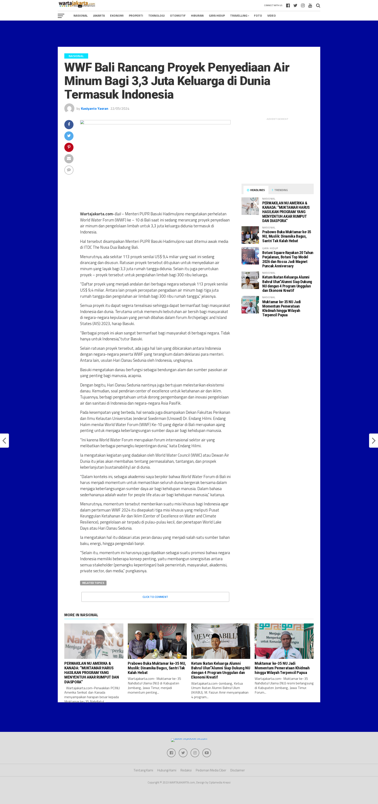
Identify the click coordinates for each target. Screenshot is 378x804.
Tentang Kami (143, 770)
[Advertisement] (189, 34)
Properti (136, 15)
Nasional (81, 15)
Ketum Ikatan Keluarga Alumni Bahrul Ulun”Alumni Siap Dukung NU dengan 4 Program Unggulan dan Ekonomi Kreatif (287, 284)
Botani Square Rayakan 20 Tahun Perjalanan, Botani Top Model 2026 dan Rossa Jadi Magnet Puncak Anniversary (287, 259)
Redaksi (186, 770)
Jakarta (99, 15)
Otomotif (178, 15)
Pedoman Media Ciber (211, 770)
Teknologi (156, 15)
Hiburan (197, 15)
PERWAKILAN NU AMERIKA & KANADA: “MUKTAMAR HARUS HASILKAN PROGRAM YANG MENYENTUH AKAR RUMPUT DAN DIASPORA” (286, 212)
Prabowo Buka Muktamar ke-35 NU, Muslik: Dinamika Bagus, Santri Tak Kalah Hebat (286, 236)
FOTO (258, 15)
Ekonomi (117, 15)
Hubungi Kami (166, 770)
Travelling (238, 15)
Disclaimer (237, 770)
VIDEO (271, 15)
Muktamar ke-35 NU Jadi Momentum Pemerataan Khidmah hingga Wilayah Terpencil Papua (281, 308)
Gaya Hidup (217, 15)
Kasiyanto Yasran (94, 108)
